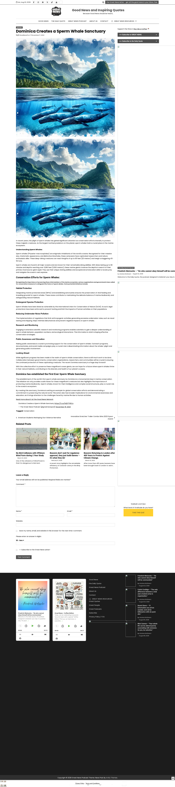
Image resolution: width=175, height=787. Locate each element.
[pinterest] (42, 2)
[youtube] (56, 2)
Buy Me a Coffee (140, 29)
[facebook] (33, 2)
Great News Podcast (77, 21)
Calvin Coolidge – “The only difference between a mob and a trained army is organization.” (148, 593)
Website (19, 521)
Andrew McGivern (125, 274)
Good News (43, 21)
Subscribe (93, 613)
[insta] (38, 2)
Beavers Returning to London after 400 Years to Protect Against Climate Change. (99, 455)
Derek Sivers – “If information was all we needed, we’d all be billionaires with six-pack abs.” (147, 610)
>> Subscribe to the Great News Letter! (34, 550)
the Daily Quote (58, 21)
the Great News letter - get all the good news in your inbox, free (132, 2)
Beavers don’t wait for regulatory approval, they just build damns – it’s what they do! (65, 455)
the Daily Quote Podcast (126, 268)
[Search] (103, 2)
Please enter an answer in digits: (28, 536)
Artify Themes (111, 778)
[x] (47, 2)
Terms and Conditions (93, 783)
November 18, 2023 (63, 407)
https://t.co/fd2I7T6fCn (63, 403)
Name (19, 511)
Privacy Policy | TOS (97, 617)
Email (70, 511)
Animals (19, 27)
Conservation (29, 411)
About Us (93, 21)
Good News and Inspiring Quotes (98, 10)
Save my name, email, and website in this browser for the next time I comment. (50, 531)
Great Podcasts (95, 609)
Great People (94, 605)
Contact (104, 21)
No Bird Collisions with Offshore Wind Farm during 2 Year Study (30, 454)
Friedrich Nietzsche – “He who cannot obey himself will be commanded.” (147, 578)
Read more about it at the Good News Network (34, 399)
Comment (20, 484)
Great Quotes (94, 601)
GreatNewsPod (25, 35)
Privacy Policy (79, 783)
